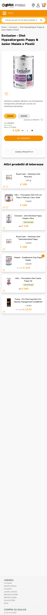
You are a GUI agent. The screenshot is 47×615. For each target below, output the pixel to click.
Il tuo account (10, 613)
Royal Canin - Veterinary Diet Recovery (28, 175)
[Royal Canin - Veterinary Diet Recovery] (9, 177)
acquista (25, 138)
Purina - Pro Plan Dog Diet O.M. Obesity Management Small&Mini (28, 300)
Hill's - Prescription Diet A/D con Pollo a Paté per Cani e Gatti (28, 196)
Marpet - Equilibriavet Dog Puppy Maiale (28, 258)
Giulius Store (9, 600)
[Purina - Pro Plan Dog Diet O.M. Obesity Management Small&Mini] (9, 302)
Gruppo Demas (10, 586)
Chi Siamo (8, 583)
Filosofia (8, 589)
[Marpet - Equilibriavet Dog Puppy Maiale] (9, 261)
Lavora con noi (10, 592)
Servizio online (10, 598)
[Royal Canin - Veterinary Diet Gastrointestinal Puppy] (9, 240)
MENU (10, 13)
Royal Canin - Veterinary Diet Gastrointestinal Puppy (28, 238)
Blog (6, 603)
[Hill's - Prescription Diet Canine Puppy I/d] (9, 281)
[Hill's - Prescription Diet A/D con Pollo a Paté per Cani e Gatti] (9, 198)
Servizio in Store (11, 595)
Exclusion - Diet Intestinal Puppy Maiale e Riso (28, 217)
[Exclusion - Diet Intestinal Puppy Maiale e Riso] (9, 219)
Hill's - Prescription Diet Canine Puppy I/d (28, 279)
